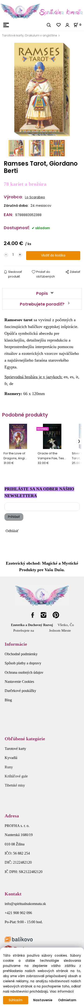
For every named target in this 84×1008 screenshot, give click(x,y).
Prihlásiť (14, 517)
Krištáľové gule (16, 776)
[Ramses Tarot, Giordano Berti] (42, 89)
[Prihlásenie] (67, 25)
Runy (9, 767)
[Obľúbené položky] (58, 25)
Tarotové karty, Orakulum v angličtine (29, 35)
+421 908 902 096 (18, 913)
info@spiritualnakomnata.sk (25, 904)
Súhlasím (16, 1000)
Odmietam (67, 1000)
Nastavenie (42, 1000)
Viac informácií (62, 991)
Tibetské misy (15, 785)
